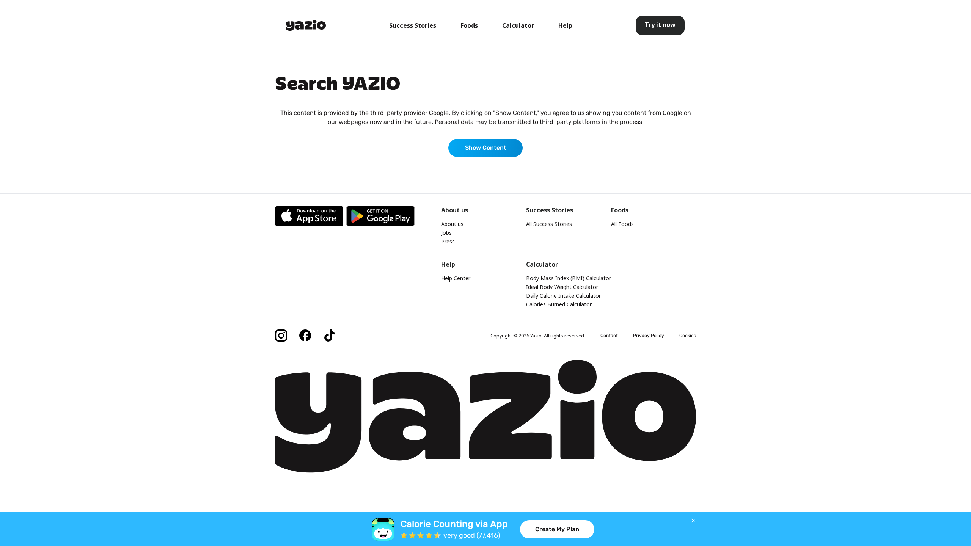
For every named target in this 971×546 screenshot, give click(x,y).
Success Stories (412, 25)
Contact (609, 335)
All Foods (622, 224)
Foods (469, 25)
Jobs (446, 232)
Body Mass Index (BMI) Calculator (568, 278)
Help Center (455, 278)
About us (452, 224)
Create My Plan (557, 529)
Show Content (485, 147)
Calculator (518, 25)
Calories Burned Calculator (559, 304)
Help (565, 25)
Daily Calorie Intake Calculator (563, 295)
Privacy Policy (648, 335)
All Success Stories (549, 224)
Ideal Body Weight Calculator (562, 286)
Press (448, 241)
